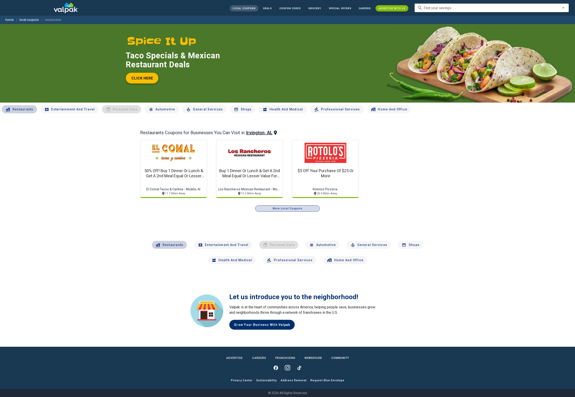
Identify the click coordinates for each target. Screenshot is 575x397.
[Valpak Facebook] (276, 368)
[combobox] (492, 8)
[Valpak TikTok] (299, 368)
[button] (340, 8)
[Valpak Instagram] (287, 368)
